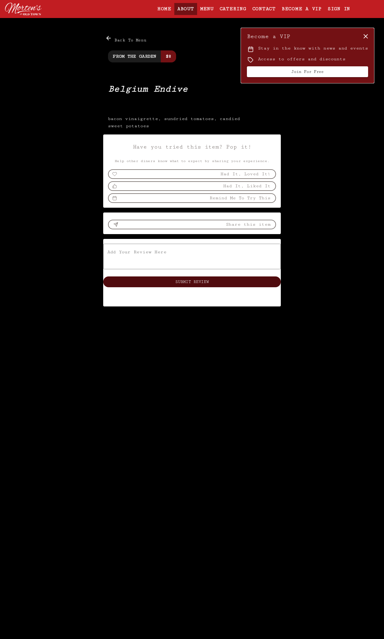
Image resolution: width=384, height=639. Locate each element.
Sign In (339, 9)
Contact (264, 9)
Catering (233, 9)
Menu (207, 9)
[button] (126, 39)
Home (164, 9)
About (185, 9)
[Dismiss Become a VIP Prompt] (365, 36)
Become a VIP (302, 9)
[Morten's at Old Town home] (32, 9)
